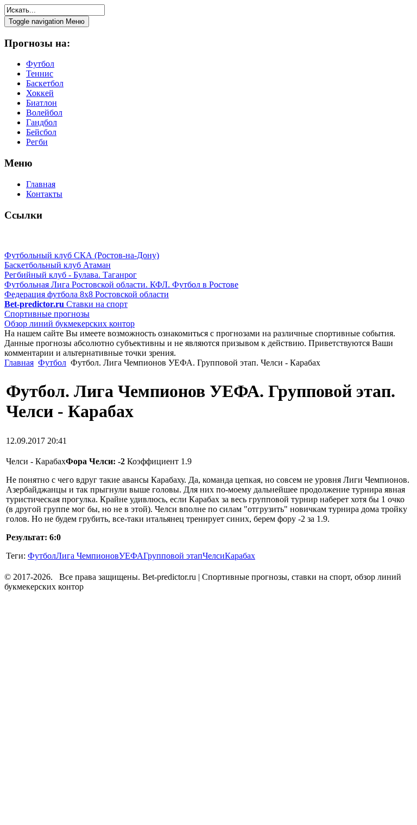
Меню (47, 21)
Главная (19, 362)
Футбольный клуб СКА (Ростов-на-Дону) (81, 255)
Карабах (240, 555)
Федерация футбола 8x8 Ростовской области (86, 294)
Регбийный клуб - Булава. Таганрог (70, 274)
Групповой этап (173, 555)
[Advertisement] (69, 710)
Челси (214, 555)
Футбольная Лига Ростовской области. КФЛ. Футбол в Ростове (121, 284)
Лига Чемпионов (87, 555)
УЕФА (131, 555)
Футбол (52, 362)
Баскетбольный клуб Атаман (57, 265)
